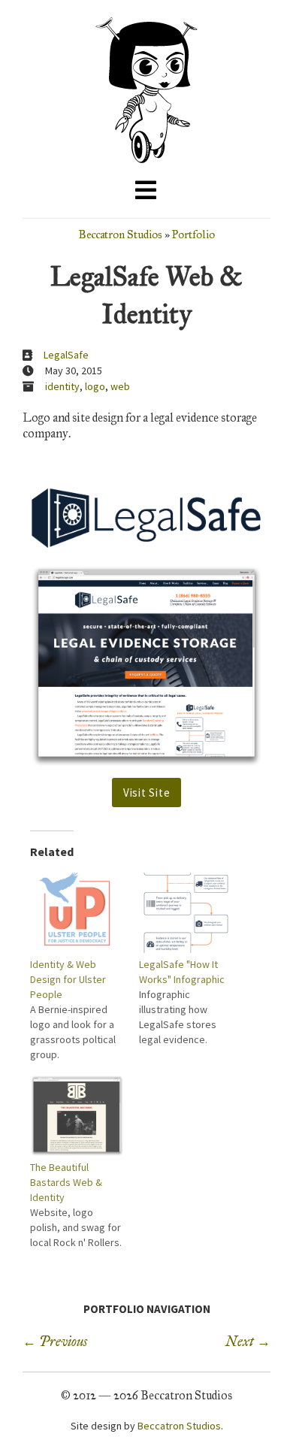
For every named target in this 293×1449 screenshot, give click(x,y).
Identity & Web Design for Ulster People (68, 979)
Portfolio (193, 234)
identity (62, 386)
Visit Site (147, 792)
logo (95, 386)
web (120, 386)
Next (247, 1341)
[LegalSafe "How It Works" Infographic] (186, 913)
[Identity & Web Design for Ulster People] (77, 913)
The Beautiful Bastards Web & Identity (66, 1182)
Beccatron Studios (120, 234)
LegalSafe (66, 354)
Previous (55, 1341)
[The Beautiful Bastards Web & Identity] (77, 1115)
